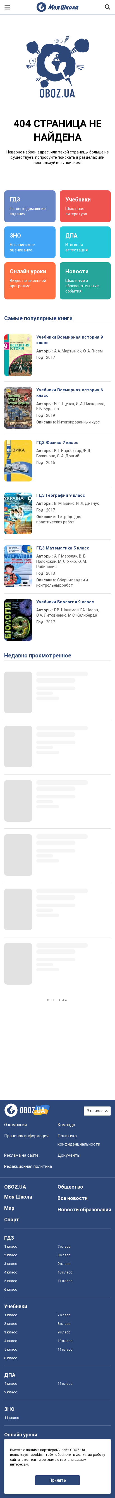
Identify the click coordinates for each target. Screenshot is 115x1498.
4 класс (10, 1272)
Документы (69, 1155)
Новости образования (84, 1209)
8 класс (64, 1255)
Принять (57, 1480)
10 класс (65, 1272)
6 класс (10, 1289)
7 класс (64, 1246)
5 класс (10, 1281)
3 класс (10, 1264)
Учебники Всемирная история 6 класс (69, 392)
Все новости (73, 1198)
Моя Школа (18, 1197)
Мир (9, 1208)
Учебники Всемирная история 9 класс (69, 340)
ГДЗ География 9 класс (60, 495)
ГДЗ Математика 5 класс (62, 548)
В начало (95, 1111)
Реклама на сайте (21, 1155)
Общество (70, 1187)
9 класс (64, 1264)
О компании (15, 1124)
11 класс (65, 1281)
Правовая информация (26, 1135)
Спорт (11, 1219)
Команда (66, 1124)
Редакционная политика (28, 1166)
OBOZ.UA (15, 1187)
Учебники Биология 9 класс (65, 601)
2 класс (10, 1255)
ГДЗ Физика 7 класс (57, 442)
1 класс (10, 1246)
